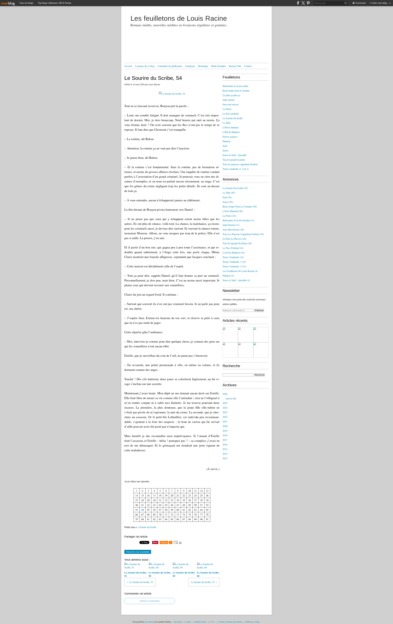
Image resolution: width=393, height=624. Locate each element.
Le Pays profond (231, 113)
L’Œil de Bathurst (231, 132)
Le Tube (227, 122)
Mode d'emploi (218, 66)
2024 (225, 407)
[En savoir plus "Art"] (261, 334)
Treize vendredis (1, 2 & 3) (236, 168)
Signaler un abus (200, 621)
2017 (225, 439)
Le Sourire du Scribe (146, 527)
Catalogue (190, 66)
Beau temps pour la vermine (236, 90)
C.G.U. (212, 621)
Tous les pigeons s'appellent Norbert (240, 164)
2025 (225, 403)
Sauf (225, 145)
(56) (227, 197)
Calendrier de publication (170, 66)
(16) (233, 248)
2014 (225, 453)
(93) (235, 188)
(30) (233, 229)
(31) (238, 220)
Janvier (229, 398)
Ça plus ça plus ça (231, 95)
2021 (225, 421)
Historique (203, 66)
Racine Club (235, 66)
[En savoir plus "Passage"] (230, 350)
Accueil (128, 66)
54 (142, 509)
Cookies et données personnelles (230, 621)
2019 (225, 430)
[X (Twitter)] (303, 3)
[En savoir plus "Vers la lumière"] (261, 350)
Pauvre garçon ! (230, 136)
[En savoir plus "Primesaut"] (245, 350)
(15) (234, 266)
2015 (225, 449)
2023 (225, 412)
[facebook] (298, 3)
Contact (248, 66)
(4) (240, 271)
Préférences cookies (252, 621)
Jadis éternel (228, 99)
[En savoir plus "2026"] (230, 334)
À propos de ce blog (145, 66)
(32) (229, 215)
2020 (225, 426)
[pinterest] (308, 3)
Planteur (227, 141)
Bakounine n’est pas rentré (235, 86)
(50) (240, 206)
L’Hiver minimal (230, 127)
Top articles (178, 621)
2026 (225, 393)
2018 (225, 435)
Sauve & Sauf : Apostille (235, 155)
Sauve (225, 150)
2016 (225, 444)
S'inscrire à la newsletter (138, 552)
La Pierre (227, 109)
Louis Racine (149, 621)
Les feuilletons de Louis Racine (178, 18)
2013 (225, 458)
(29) (237, 243)
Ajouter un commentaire (150, 601)
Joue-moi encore (231, 104)
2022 (225, 416)
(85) (229, 192)
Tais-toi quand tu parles (234, 159)
